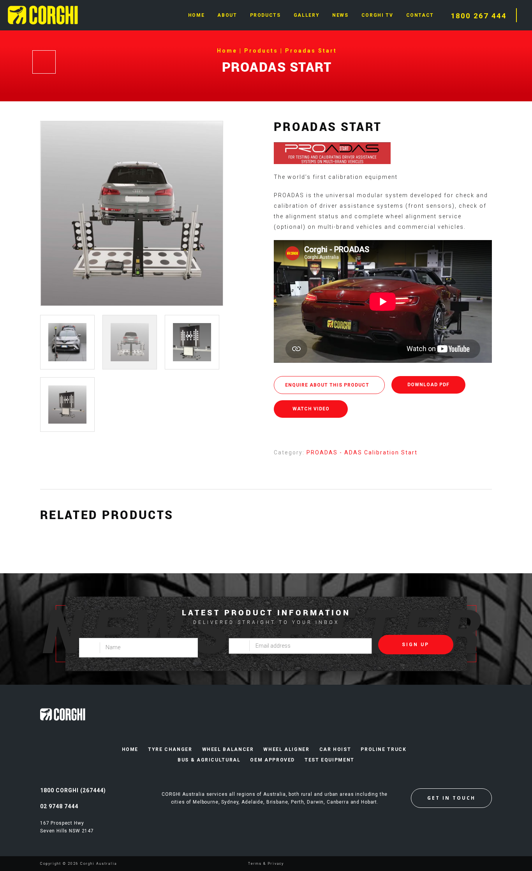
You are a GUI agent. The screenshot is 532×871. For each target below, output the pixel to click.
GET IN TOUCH (451, 798)
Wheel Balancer (228, 749)
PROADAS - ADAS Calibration (354, 452)
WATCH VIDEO (310, 409)
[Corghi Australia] (43, 14)
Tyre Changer (170, 749)
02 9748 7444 (59, 806)
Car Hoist (335, 749)
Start (409, 452)
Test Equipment (329, 760)
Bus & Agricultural (209, 760)
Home (130, 749)
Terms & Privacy (266, 864)
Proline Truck (383, 749)
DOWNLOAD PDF (428, 384)
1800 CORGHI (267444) (73, 790)
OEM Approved (272, 760)
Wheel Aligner (286, 749)
